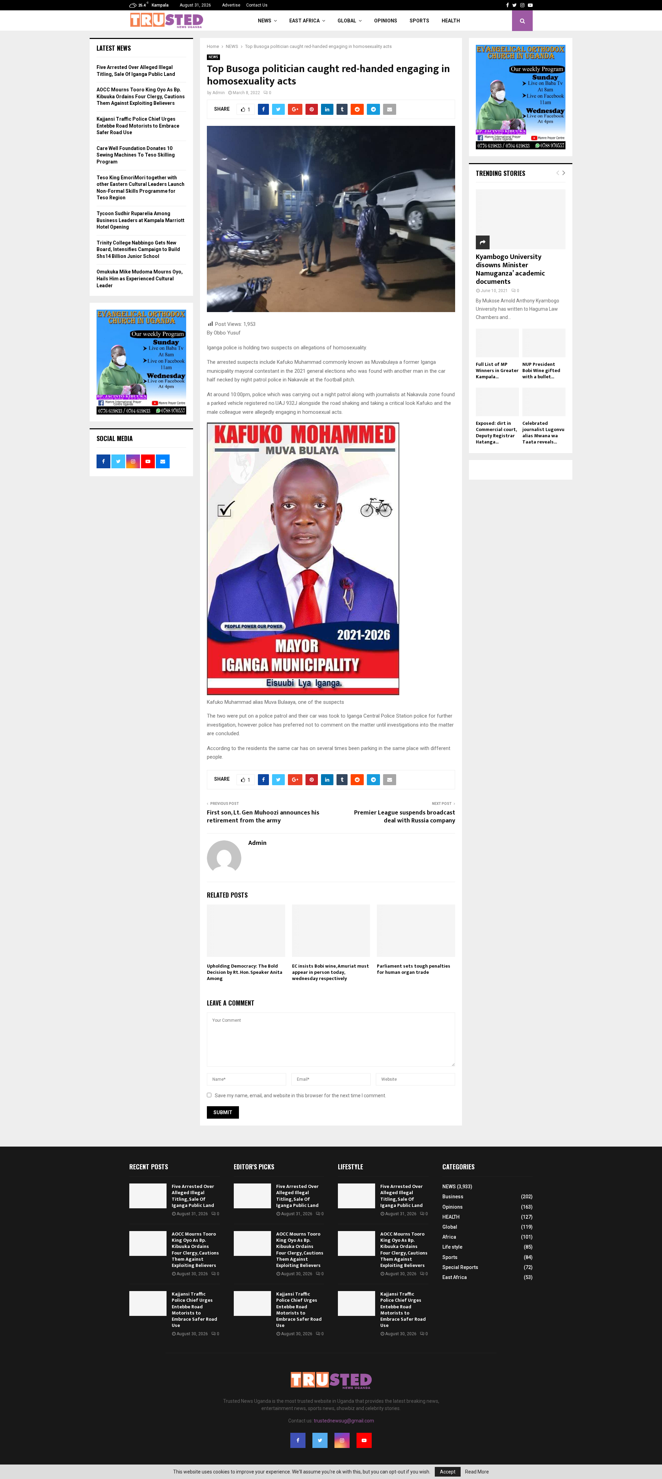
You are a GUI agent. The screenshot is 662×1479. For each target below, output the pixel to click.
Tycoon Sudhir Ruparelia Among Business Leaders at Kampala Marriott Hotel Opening (140, 220)
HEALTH (451, 20)
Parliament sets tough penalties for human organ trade (413, 969)
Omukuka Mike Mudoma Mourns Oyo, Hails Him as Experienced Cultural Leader (140, 278)
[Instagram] (342, 1440)
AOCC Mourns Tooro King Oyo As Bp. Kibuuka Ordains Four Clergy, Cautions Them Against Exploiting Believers (141, 96)
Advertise (231, 5)
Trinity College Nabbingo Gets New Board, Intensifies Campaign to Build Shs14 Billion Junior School (138, 249)
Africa (449, 1237)
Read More (477, 1471)
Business (452, 1196)
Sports (419, 20)
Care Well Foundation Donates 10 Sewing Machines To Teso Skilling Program (136, 155)
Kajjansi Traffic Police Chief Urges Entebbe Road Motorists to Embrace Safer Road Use (138, 125)
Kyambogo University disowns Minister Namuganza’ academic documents (510, 269)
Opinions (385, 20)
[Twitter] (320, 1440)
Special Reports (460, 1267)
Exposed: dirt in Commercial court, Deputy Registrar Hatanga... (496, 432)
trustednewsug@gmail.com (344, 1420)
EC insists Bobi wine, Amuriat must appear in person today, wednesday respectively (330, 972)
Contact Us (257, 5)
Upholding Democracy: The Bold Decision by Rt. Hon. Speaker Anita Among (244, 972)
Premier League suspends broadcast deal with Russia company (404, 817)
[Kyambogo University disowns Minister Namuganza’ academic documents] (520, 219)
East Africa (304, 20)
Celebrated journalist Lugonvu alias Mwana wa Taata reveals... (543, 432)
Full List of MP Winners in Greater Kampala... (497, 370)
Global (347, 20)
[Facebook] (297, 1440)
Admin (218, 92)
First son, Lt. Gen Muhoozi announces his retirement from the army (263, 817)
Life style (452, 1247)
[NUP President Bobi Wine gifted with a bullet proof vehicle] (543, 343)
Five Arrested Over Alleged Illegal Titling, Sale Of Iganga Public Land (193, 1195)
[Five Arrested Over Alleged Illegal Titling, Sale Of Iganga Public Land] (148, 1195)
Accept (447, 1472)
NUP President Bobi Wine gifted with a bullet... (541, 370)
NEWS (264, 20)
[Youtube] (364, 1440)
